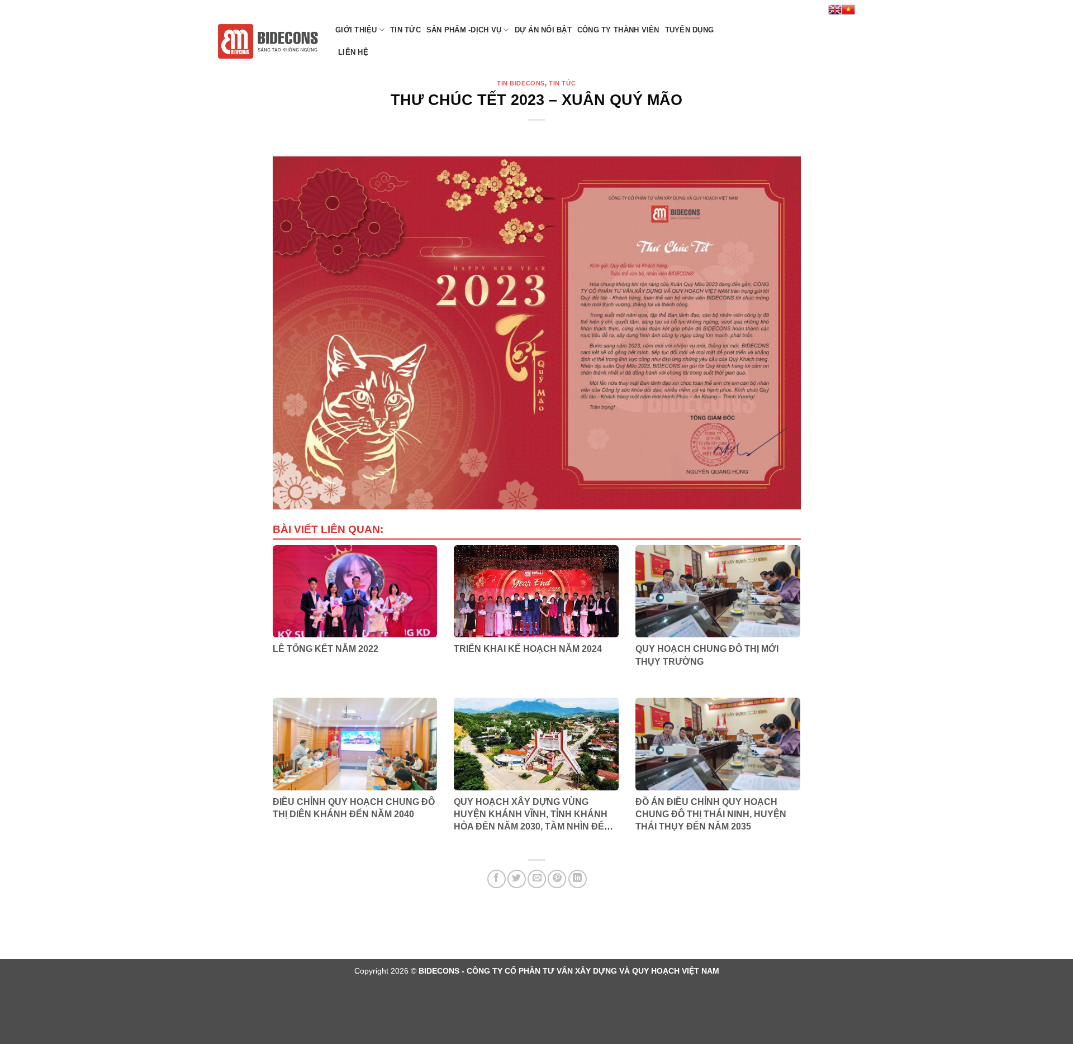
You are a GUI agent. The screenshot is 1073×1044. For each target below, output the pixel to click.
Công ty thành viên (618, 30)
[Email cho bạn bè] (537, 879)
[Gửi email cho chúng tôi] (793, 9)
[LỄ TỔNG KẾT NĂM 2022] (355, 591)
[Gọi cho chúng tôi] (804, 9)
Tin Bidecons (521, 83)
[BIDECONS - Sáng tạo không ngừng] (268, 41)
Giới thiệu (356, 30)
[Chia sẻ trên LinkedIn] (577, 879)
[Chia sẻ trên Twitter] (516, 879)
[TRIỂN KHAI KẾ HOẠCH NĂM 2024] (536, 591)
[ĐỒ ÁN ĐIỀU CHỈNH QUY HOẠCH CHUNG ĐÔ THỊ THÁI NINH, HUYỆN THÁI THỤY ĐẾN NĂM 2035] (717, 744)
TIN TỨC (562, 83)
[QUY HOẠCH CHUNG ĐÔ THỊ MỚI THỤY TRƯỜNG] (717, 591)
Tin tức (405, 30)
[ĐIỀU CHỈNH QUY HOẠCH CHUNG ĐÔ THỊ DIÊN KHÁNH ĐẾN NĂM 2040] (355, 744)
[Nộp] (843, 41)
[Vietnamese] (848, 9)
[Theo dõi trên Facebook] (783, 9)
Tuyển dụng (689, 30)
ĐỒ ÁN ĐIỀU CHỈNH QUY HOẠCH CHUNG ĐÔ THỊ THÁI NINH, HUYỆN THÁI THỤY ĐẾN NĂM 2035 (710, 814)
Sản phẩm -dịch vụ (463, 30)
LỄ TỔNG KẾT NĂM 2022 (325, 649)
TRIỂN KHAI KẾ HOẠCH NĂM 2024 (528, 649)
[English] (835, 9)
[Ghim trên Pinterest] (557, 879)
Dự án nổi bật (543, 30)
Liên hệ (353, 52)
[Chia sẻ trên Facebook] (496, 879)
